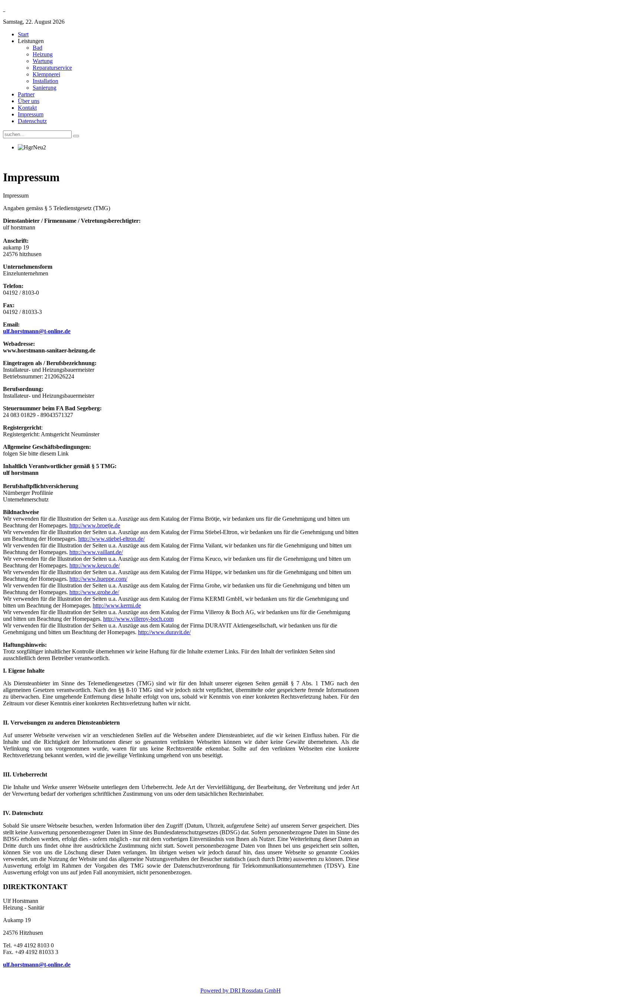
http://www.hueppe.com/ (98, 579)
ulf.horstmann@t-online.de (36, 331)
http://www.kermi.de (117, 605)
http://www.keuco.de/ (94, 565)
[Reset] (76, 136)
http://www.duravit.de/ (164, 632)
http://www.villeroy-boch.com (138, 619)
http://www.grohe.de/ (94, 592)
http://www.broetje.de (94, 525)
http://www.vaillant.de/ (96, 552)
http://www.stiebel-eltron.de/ (111, 539)
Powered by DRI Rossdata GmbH (240, 990)
